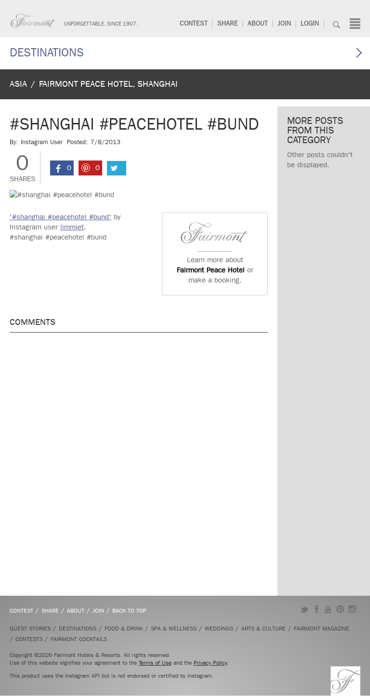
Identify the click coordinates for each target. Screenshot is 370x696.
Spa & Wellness (174, 628)
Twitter (304, 609)
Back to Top (129, 610)
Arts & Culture (263, 628)
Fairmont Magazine (321, 628)
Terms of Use (155, 662)
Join (284, 23)
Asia (18, 84)
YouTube (328, 609)
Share (227, 23)
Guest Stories (30, 628)
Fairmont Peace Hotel (211, 270)
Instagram (352, 609)
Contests (28, 639)
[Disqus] (139, 462)
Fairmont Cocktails (79, 639)
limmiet (72, 227)
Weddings (219, 628)
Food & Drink (124, 628)
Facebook (316, 609)
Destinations (47, 52)
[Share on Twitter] (116, 168)
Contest (194, 23)
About (258, 23)
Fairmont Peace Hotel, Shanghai (108, 84)
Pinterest (340, 609)
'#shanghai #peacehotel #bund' (60, 217)
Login (310, 23)
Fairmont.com (33, 20)
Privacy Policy (210, 662)
